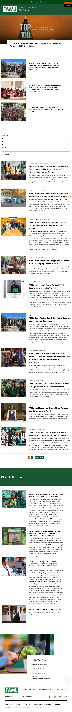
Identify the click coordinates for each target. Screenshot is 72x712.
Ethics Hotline (37, 704)
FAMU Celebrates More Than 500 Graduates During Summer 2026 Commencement (49, 385)
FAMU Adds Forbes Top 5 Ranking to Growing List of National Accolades (50, 319)
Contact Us (8, 696)
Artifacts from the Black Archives (43, 609)
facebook (49, 697)
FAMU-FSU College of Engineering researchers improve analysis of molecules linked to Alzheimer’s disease (44, 565)
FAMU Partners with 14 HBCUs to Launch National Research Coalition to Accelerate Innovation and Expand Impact (45, 66)
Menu (68, 2)
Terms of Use (8, 704)
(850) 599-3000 (27, 696)
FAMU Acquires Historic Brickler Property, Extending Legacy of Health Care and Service (48, 225)
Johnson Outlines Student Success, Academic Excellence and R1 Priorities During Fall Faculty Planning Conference (49, 169)
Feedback (57, 704)
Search (68, 5)
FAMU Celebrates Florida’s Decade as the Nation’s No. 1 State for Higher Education (47, 434)
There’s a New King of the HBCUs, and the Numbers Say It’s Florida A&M (46, 495)
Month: (4, 148)
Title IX (28, 704)
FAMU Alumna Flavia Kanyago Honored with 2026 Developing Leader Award (49, 262)
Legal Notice (19, 704)
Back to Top (59, 689)
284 (36, 457)
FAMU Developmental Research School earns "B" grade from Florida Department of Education (45, 533)
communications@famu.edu (41, 678)
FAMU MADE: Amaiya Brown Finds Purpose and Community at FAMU (48, 409)
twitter (60, 696)
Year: (4, 142)
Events (27, 2)
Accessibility (47, 704)
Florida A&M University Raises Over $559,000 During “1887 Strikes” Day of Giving (46, 109)
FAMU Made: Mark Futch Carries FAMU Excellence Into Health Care (46, 286)
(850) (37, 676)
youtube (66, 696)
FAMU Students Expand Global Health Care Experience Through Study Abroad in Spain (48, 195)
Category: (5, 136)
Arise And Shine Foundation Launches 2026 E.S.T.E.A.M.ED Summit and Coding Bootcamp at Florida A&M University (45, 88)
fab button (67, 680)
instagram (55, 697)
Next (41, 457)
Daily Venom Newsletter (39, 2)
